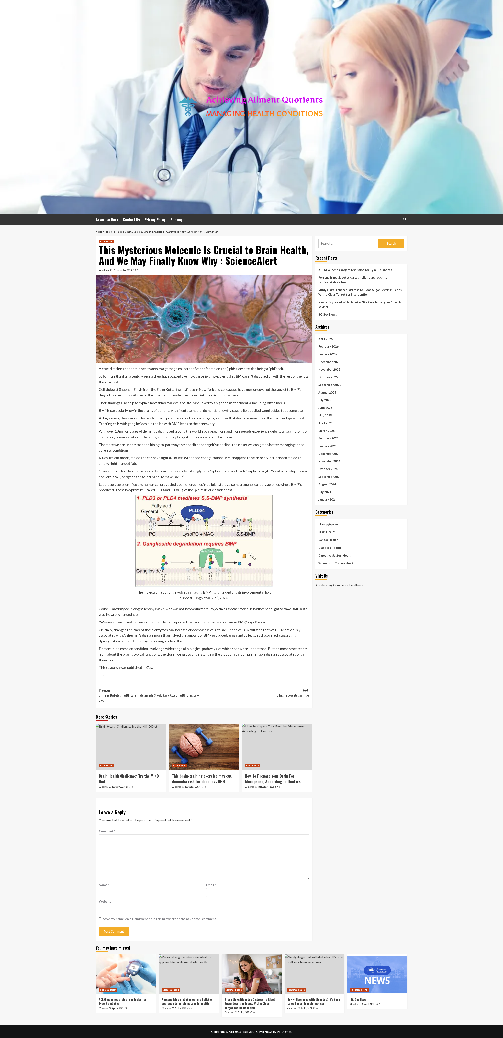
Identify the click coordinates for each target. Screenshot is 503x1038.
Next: (293, 693)
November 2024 (329, 461)
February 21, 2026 (193, 786)
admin (105, 270)
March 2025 (326, 430)
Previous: (149, 695)
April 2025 (325, 423)
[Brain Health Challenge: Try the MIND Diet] (131, 747)
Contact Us (131, 219)
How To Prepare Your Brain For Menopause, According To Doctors (273, 778)
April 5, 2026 (117, 1008)
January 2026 (327, 354)
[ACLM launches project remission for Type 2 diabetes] (126, 974)
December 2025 (329, 362)
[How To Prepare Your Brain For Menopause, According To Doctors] (277, 747)
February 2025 (328, 438)
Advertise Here (107, 219)
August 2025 (327, 392)
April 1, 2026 (369, 1004)
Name (104, 885)
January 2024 (327, 499)
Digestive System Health (335, 555)
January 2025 (327, 446)
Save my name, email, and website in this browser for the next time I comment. (160, 918)
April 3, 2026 (243, 1012)
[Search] (404, 219)
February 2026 (328, 346)
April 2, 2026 (306, 1008)
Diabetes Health (329, 547)
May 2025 (325, 415)
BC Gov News (327, 314)
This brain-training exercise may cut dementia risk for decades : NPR (202, 778)
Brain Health (106, 241)
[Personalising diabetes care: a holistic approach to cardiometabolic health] (189, 974)
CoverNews (264, 1031)
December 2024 (329, 453)
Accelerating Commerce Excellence (339, 585)
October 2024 (328, 469)
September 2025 (329, 384)
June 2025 (325, 407)
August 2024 (327, 484)
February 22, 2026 (120, 786)
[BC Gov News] (377, 974)
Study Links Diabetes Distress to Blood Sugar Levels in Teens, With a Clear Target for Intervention (360, 292)
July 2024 (324, 492)
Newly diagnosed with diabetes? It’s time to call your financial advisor (360, 304)
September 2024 (329, 476)
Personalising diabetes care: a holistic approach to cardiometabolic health (352, 280)
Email (211, 885)
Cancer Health (328, 539)
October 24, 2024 (123, 270)
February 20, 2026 (266, 786)
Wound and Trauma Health (336, 563)
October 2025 (328, 377)
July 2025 (324, 400)
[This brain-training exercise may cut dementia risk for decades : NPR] (204, 747)
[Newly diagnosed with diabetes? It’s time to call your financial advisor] (314, 974)
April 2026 (325, 339)
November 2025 (329, 369)
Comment (107, 831)
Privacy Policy (155, 219)
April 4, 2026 (180, 1008)
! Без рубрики (328, 524)
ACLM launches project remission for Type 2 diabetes (355, 270)
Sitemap (177, 219)
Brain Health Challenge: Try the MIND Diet (129, 778)
